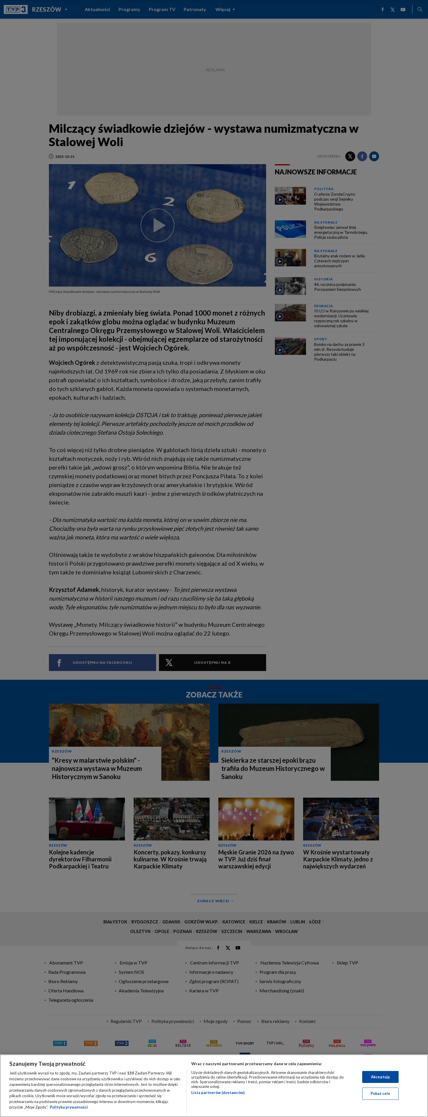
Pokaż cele (380, 1093)
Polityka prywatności (69, 1107)
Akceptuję (380, 1076)
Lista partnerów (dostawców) (218, 1092)
